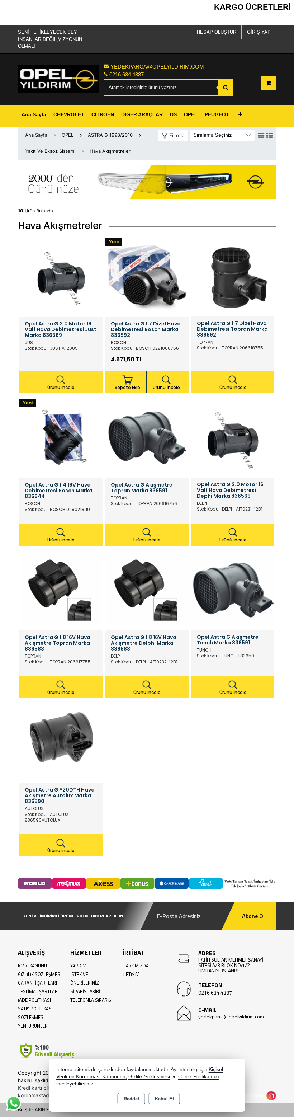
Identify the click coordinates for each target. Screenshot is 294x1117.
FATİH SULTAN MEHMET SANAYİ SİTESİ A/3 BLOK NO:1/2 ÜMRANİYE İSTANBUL (230, 965)
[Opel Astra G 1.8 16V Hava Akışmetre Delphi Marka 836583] (147, 588)
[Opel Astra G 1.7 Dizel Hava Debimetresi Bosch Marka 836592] (147, 274)
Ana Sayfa (34, 114)
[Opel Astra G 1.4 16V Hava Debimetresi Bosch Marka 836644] (61, 435)
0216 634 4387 (215, 992)
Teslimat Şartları (38, 991)
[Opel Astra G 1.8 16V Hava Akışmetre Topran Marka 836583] (61, 588)
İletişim (131, 974)
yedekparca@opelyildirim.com (231, 1016)
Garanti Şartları (37, 982)
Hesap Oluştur (216, 32)
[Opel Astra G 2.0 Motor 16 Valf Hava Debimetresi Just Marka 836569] (61, 274)
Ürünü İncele (61, 387)
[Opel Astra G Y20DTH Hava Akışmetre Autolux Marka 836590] (61, 740)
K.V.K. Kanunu (32, 965)
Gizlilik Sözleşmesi (39, 974)
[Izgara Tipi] (261, 135)
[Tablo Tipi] (269, 135)
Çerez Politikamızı (198, 1076)
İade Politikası (34, 1000)
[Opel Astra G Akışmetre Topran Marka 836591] (147, 435)
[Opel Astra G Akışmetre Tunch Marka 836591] (232, 588)
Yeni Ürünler (33, 1025)
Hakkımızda (136, 965)
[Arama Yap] (225, 87)
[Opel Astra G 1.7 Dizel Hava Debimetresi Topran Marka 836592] (232, 274)
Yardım (78, 965)
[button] (173, 135)
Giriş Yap (259, 32)
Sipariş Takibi (85, 991)
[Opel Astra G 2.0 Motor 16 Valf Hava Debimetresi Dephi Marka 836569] (232, 435)
